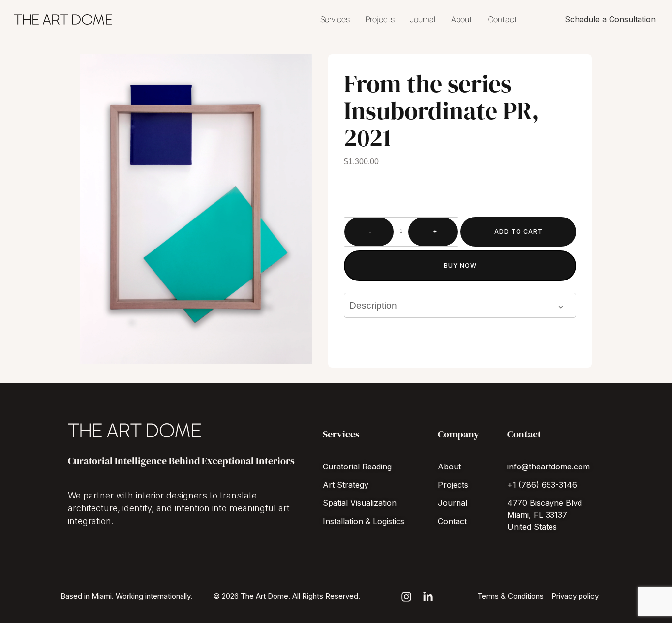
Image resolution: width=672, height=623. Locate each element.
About (461, 19)
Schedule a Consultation (610, 19)
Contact (502, 19)
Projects (380, 19)
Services (335, 19)
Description (373, 305)
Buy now (460, 265)
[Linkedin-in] (428, 597)
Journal (422, 19)
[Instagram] (406, 597)
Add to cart (518, 231)
